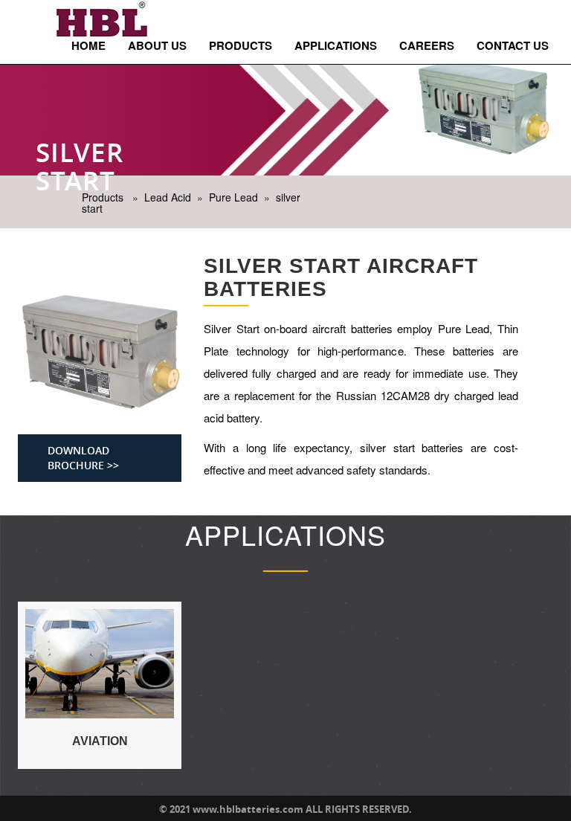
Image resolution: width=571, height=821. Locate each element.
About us (157, 45)
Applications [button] (335, 45)
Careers (426, 45)
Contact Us (513, 45)
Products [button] (240, 45)
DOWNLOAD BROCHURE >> (83, 457)
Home (88, 45)
